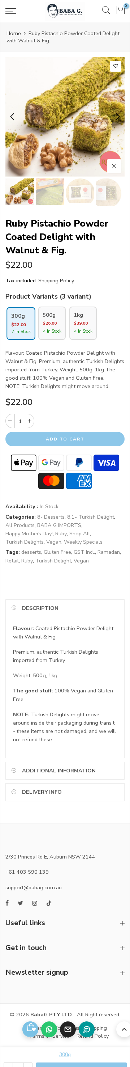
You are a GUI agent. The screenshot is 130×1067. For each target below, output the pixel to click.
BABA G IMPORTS (59, 525)
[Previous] (12, 117)
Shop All (79, 533)
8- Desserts (51, 516)
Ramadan (109, 552)
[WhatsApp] (49, 1029)
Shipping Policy (56, 280)
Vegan (53, 541)
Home (13, 33)
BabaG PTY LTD (51, 1014)
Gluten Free (57, 552)
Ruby (61, 533)
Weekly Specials (83, 541)
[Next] (117, 117)
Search (39, 1028)
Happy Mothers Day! (29, 533)
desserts (31, 552)
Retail (12, 560)
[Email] (68, 1029)
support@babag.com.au (33, 887)
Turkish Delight (53, 560)
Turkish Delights (24, 541)
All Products (20, 525)
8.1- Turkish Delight (90, 516)
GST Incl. (84, 552)
